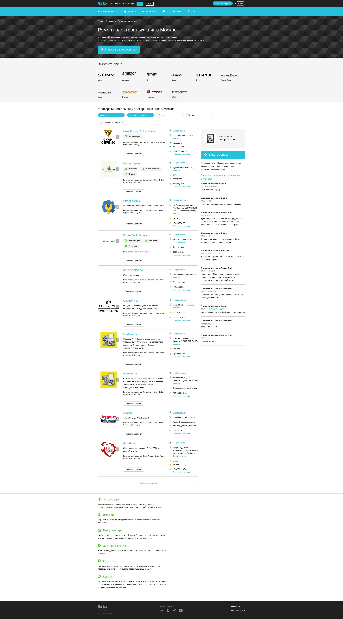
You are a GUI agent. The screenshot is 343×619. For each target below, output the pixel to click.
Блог (193, 11)
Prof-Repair (130, 443)
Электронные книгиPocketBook (216, 212)
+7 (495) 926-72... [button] (180, 183)
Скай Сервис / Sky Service (139, 131)
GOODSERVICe (133, 270)
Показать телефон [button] (181, 154)
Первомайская (179, 282)
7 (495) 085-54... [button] (180, 353)
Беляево (176, 464)
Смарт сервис (132, 200)
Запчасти (132, 11)
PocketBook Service (135, 235)
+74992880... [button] (178, 287)
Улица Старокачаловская (184, 422)
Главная (101, 21)
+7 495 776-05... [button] (180, 223)
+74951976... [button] (178, 430)
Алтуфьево (177, 179)
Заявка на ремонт (174, 11)
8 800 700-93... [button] (179, 252)
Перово (176, 218)
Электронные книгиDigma (214, 198)
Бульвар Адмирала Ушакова (185, 388)
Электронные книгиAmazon (215, 250)
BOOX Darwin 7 (216, 309)
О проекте (235, 606)
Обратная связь (238, 610)
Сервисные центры (110, 11)
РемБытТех (130, 334)
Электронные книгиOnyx (213, 183)
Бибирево (177, 175)
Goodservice (130, 300)
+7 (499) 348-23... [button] (180, 151)
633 (210, 324)
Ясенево (176, 349)
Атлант (127, 413)
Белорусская (178, 146)
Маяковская (178, 143)
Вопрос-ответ (151, 11)
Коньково (177, 461)
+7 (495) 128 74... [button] (180, 469)
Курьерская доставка (114, 122)
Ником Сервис (132, 163)
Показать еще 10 (148, 483)
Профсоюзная (179, 312)
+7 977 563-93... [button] (180, 317)
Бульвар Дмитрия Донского (184, 425)
